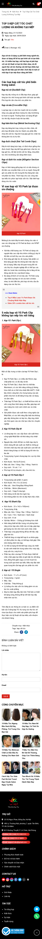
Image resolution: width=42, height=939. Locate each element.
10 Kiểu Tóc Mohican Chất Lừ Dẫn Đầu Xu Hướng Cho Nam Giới (10, 753)
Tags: (14, 628)
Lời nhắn (5, 650)
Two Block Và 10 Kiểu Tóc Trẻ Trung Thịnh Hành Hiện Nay (31, 779)
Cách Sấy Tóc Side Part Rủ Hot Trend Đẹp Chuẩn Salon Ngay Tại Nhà (9, 780)
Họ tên (4, 675)
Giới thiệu (8, 892)
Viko (12, 40)
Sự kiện (7, 917)
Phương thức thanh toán (13, 855)
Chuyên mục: (17, 626)
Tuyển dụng (8, 921)
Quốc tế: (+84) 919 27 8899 (13, 838)
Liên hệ (7, 896)
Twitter (26, 632)
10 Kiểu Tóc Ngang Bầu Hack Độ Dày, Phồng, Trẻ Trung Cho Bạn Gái (11, 727)
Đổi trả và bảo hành (12, 859)
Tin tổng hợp (9, 909)
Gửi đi (6, 696)
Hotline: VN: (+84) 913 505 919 (14, 834)
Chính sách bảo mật (12, 867)
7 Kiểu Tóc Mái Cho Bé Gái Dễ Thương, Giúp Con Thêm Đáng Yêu (31, 754)
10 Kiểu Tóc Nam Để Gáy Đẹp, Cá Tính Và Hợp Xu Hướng (30, 726)
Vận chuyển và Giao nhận (14, 863)
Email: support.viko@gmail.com (15, 842)
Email (4, 685)
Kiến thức (26, 626)
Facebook (21, 632)
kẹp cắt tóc (21, 628)
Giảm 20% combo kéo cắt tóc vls (21, 303)
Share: (16, 632)
